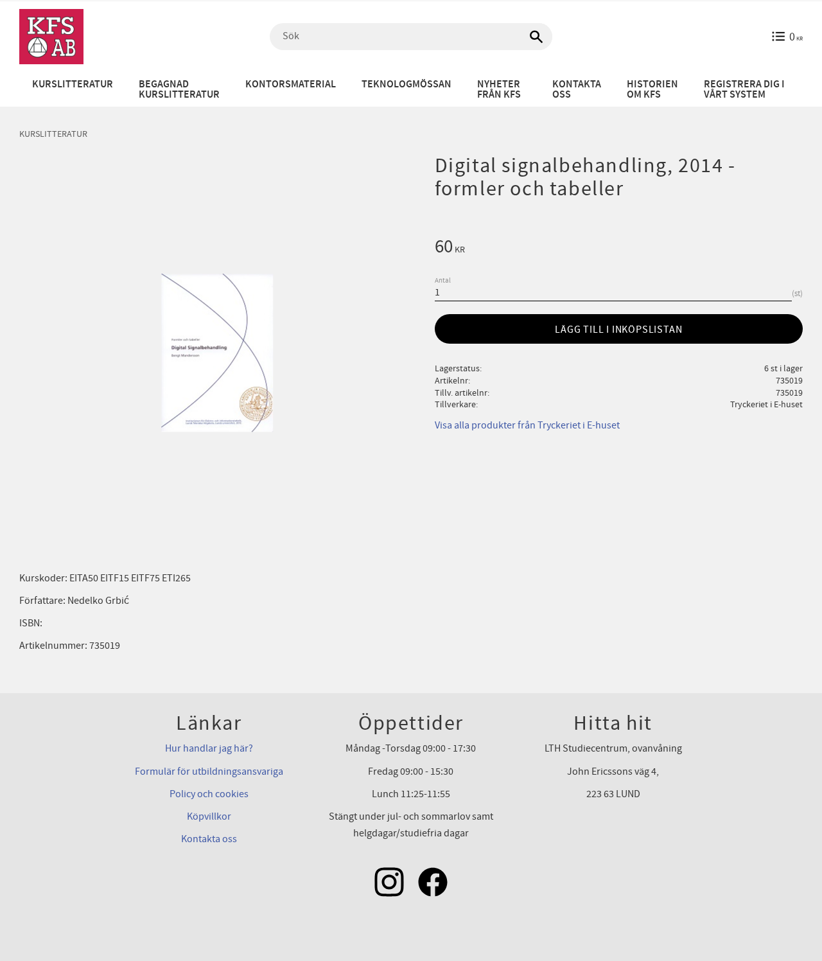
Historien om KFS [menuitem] (652, 89)
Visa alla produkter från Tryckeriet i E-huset (527, 425)
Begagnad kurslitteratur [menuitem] (179, 89)
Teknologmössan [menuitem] (406, 84)
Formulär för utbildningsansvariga (209, 771)
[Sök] (536, 36)
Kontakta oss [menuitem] (576, 89)
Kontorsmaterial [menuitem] (290, 84)
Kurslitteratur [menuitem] (72, 84)
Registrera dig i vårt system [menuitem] (744, 89)
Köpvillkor (209, 816)
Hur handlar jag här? (209, 748)
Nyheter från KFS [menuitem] (499, 89)
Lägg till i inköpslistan (618, 329)
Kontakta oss (209, 839)
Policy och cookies (209, 794)
